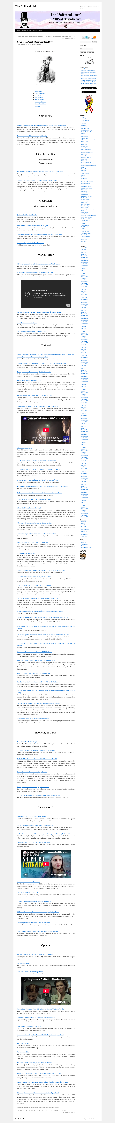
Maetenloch (83, 185)
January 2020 (84, 375)
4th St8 (82, 117)
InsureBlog (83, 170)
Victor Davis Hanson (85, 233)
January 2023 (84, 317)
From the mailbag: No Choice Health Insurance (30, 243)
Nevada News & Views (86, 196)
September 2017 (84, 420)
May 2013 (83, 504)
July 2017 (83, 423)
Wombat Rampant (85, 238)
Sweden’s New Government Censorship (28, 882)
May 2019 (83, 388)
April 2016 (83, 447)
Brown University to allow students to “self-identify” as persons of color (37, 480)
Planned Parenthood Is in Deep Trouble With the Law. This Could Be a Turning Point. (41, 363)
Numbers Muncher (85, 199)
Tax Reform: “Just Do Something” (27, 742)
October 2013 (84, 495)
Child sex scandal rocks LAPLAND (27, 892)
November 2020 (84, 359)
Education (83, 521)
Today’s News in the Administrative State (29, 380)
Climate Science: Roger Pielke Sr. (88, 139)
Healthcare (83, 528)
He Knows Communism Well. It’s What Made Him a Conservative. (36, 1017)
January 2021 (84, 355)
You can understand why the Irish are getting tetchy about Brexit (35, 954)
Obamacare (38, 95)
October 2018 (84, 399)
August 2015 (84, 460)
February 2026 (84, 257)
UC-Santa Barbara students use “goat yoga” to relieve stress (34, 577)
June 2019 (83, 386)
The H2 (83, 223)
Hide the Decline (40, 93)
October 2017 (84, 418)
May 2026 (83, 252)
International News (40, 104)
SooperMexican (84, 212)
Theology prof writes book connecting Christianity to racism (34, 372)
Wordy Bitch (84, 239)
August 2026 (84, 247)
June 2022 (83, 328)
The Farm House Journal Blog (87, 222)
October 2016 (84, 437)
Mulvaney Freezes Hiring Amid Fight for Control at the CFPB (34, 395)
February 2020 (84, 373)
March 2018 (84, 410)
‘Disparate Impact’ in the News (26, 553)
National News (39, 100)
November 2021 (84, 339)
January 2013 (84, 510)
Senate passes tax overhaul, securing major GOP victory (33, 787)
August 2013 (84, 499)
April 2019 (83, 389)
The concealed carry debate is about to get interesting (32, 136)
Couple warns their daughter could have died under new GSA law (35, 825)
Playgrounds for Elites (23, 963)
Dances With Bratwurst (86, 149)
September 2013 (84, 497)
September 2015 (84, 458)
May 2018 (83, 407)
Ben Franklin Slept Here (86, 130)
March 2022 (84, 333)
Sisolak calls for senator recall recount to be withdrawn (32, 542)
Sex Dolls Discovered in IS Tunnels (27, 323)
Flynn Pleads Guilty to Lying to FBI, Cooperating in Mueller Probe (36, 660)
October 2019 (84, 379)
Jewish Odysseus (85, 173)
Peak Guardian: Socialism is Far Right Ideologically (30, 36)
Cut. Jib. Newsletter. (85, 147)
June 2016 (83, 444)
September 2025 (84, 265)
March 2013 (84, 507)
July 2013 (83, 500)
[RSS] (94, 38)
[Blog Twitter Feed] (86, 38)
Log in (82, 541)
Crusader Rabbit (84, 146)
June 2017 (83, 425)
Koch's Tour (84, 176)
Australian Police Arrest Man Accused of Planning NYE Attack (35, 272)
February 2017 (84, 431)
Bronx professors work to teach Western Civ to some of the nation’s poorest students (41, 570)
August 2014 (84, 479)
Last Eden (83, 180)
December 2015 (84, 454)
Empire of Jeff (84, 159)
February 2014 (84, 489)
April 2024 (83, 292)
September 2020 (84, 362)
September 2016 (84, 439)
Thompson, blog (84, 230)
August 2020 (84, 363)
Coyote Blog (84, 144)
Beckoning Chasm (85, 128)
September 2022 (84, 323)
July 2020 (83, 365)
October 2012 (84, 515)
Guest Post (83, 524)
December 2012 (84, 512)
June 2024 (83, 289)
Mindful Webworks (85, 189)
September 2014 (84, 478)
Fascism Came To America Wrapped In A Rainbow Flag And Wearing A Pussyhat (40, 1009)
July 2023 (83, 307)
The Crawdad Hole (85, 220)
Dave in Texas (84, 154)
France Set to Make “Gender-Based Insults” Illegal (31, 816)
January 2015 (84, 471)
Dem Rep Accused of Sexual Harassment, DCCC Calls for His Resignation (38, 682)
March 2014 (84, 487)
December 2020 (84, 357)
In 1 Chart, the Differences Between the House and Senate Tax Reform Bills (38, 795)
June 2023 (83, 309)
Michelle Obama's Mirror (86, 188)
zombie (82, 243)
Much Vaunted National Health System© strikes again (32, 226)
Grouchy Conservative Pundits (88, 164)
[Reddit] (90, 38)
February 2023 (84, 315)
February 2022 (84, 334)
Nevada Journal (84, 194)
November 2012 (84, 513)
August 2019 (84, 383)
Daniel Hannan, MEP (86, 151)
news (45, 1107)
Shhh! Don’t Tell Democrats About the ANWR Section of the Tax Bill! (37, 759)
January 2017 (84, 433)
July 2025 (83, 268)
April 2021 (83, 350)
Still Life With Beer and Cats (87, 214)
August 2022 (84, 325)
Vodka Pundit (84, 234)
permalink (56, 1107)
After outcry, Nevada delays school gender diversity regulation (34, 523)
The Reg (83, 228)
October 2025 (84, 263)
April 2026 (83, 254)
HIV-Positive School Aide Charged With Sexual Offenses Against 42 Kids (38, 598)
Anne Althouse (84, 122)
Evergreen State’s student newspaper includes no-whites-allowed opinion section (40, 611)
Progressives (84, 531)
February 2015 (84, 470)
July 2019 (83, 384)
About (40, 30)
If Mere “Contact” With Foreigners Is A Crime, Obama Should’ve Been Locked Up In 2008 (43, 1082)
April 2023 (83, 312)
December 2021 (84, 338)
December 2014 (84, 473)
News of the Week (27, 30)
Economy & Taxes (40, 102)
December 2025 (84, 260)
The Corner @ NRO (85, 218)
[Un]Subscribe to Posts (86, 547)
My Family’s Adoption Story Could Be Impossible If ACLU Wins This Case (39, 1073)
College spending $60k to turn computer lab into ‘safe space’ (34, 499)
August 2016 (84, 441)
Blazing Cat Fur (84, 133)
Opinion (37, 106)
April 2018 (83, 408)
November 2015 (84, 455)
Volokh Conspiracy (85, 236)
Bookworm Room (85, 135)
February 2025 (84, 276)
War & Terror (39, 97)
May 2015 (83, 465)
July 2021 (83, 346)
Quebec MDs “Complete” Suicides (27, 215)
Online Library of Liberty (86, 201)
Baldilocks (83, 125)
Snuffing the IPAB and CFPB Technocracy (29, 1026)
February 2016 (84, 450)
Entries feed (83, 542)
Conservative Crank (85, 143)
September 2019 (84, 381)
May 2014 (83, 484)
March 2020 (84, 371)
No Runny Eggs (84, 197)
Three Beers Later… (85, 231)
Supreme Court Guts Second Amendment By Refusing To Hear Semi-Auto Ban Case (41, 125)
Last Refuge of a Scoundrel (87, 181)
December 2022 (84, 318)
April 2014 (83, 486)
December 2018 (84, 396)
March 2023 (84, 313)
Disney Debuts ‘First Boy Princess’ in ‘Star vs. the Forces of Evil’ (35, 585)
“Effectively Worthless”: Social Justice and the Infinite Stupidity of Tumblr (38, 1093)
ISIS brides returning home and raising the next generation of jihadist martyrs (38, 264)
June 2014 (83, 483)
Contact (35, 30)
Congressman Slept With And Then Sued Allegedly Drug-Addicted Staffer (38, 469)
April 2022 (83, 331)
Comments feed (84, 544)
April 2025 (83, 273)
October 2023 (84, 302)
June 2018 (83, 405)
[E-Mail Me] (83, 38)
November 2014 (84, 475)
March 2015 (84, 468)
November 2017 (84, 417)
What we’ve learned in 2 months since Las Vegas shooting (33, 673)
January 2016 (84, 452)
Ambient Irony (84, 118)
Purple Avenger (84, 207)
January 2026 (84, 259)
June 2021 (83, 347)
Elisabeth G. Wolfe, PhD (86, 157)
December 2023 (84, 299)
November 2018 (84, 397)
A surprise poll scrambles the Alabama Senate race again (33, 718)
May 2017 (83, 426)
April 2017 (83, 428)
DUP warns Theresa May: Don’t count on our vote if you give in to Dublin (38, 912)
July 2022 (83, 326)
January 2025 (84, 278)
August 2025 (84, 267)
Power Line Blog (85, 205)
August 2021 (84, 344)
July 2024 (83, 288)
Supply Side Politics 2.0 (86, 217)
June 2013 (83, 502)
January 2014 (84, 491)
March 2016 (84, 449)
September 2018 (84, 400)
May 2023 (83, 310)
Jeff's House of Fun (85, 172)
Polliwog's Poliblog (85, 204)
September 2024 (84, 284)
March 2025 (84, 275)
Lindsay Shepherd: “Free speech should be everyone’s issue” (34, 842)
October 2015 (84, 457)
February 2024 (84, 296)
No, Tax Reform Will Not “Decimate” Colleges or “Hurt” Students (36, 750)
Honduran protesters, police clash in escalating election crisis (34, 901)
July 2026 (83, 249)
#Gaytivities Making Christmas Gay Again (29, 508)
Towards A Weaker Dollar (87, 69)
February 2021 (84, 354)
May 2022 (83, 330)
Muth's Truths (84, 193)
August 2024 (84, 286)
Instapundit (83, 168)
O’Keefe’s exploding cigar (24, 448)
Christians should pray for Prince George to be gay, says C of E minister (37, 931)
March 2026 (84, 255)
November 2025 (84, 262)
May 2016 (83, 446)
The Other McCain (85, 226)
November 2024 (84, 281)
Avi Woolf (83, 123)
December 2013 (84, 492)
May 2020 (83, 368)
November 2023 (84, 301)
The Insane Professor (23, 1043)
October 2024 (84, 283)
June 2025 (83, 270)
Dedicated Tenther (85, 156)
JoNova (83, 175)
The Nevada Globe (85, 225)
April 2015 (83, 466)
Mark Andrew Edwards (86, 186)
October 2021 (84, 341)
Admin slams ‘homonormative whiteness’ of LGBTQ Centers (34, 652)
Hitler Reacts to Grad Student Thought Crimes (30, 972)
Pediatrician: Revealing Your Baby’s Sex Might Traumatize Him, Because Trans (39, 234)
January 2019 (84, 394)
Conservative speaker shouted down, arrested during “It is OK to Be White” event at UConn (43, 617)
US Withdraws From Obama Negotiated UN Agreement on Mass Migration (38, 703)
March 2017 (84, 429)
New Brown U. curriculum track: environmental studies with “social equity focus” (40, 171)
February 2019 (84, 392)
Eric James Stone (85, 160)
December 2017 (84, 415)
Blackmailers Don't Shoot (86, 131)
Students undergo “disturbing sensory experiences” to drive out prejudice (37, 406)
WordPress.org (84, 545)
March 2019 (84, 391)
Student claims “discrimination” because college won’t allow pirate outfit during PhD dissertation (44, 834)
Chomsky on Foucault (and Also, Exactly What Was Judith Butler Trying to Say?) (40, 1035)
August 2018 (84, 402)
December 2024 (84, 280)
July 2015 (83, 462)
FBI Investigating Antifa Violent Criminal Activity (31, 331)
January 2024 (84, 297)
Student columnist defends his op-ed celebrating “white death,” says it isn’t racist (39, 493)
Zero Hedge (83, 241)
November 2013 (84, 494)
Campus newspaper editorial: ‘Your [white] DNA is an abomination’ (36, 534)
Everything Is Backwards (86, 162)
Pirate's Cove (84, 202)
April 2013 (83, 505)
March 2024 (84, 294)
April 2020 (83, 370)
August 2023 (84, 305)
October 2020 (84, 360)
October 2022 (84, 321)
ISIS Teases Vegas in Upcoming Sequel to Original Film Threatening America (39, 312)
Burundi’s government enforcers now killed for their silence (33, 922)
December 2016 (84, 434)
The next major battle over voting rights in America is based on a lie (36, 1063)
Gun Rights (38, 91)
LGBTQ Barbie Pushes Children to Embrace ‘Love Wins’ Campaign (36, 461)
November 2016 (84, 436)
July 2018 (83, 404)
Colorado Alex (84, 141)
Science (83, 533)
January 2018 (84, 413)
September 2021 (84, 342)
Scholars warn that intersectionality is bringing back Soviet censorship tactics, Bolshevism (42, 486)
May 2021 (83, 349)
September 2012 (84, 516)
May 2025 (83, 272)
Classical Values (84, 138)
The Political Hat (25, 6)
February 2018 (84, 412)
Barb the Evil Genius (85, 127)
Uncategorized (84, 534)
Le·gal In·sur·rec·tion (85, 183)
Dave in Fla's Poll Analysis (87, 152)
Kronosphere (84, 178)
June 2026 (83, 251)
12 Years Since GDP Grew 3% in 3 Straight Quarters (32, 772)
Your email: (82, 47)
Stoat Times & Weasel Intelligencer (88, 215)
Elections (83, 523)
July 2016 (83, 442)
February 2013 (84, 508)
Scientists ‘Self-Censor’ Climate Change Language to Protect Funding (37, 180)
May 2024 (83, 291)
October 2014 (84, 476)
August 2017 (84, 421)
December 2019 (84, 376)
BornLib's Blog (84, 136)
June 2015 (83, 463)
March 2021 (84, 352)
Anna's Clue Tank (85, 120)
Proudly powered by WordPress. (89, 1119)
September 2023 (84, 304)
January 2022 (84, 336)
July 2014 (83, 481)
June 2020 (83, 367)
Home (18, 30)
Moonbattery (84, 191)
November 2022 (84, 320)
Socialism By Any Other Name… (88, 70)
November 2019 (84, 378)
